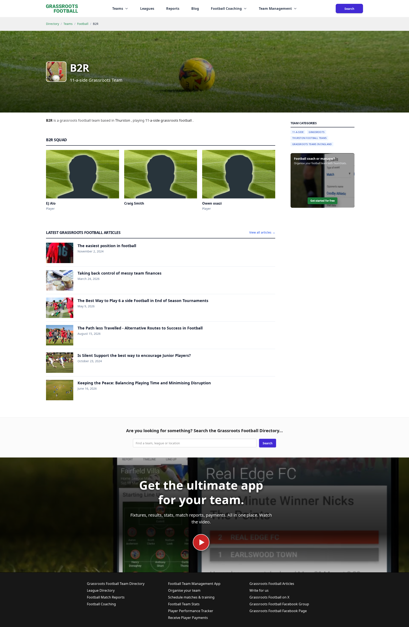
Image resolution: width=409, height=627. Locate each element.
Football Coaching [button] (226, 8)
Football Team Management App (194, 583)
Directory (52, 24)
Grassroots (316, 132)
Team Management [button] (275, 8)
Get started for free (322, 201)
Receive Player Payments (188, 617)
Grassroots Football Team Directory (115, 583)
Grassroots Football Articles (271, 583)
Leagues (147, 8)
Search (349, 9)
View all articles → (262, 232)
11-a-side (153, 120)
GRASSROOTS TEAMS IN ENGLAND (312, 144)
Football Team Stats (184, 604)
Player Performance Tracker (190, 610)
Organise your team (184, 590)
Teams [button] (117, 8)
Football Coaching (101, 604)
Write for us (259, 590)
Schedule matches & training (191, 597)
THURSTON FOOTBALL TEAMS (309, 138)
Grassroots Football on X (269, 597)
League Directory (101, 590)
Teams (68, 24)
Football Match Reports (106, 597)
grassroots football (177, 120)
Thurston (123, 120)
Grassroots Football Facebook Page (278, 610)
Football (82, 24)
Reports (172, 8)
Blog (195, 8)
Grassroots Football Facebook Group (279, 604)
